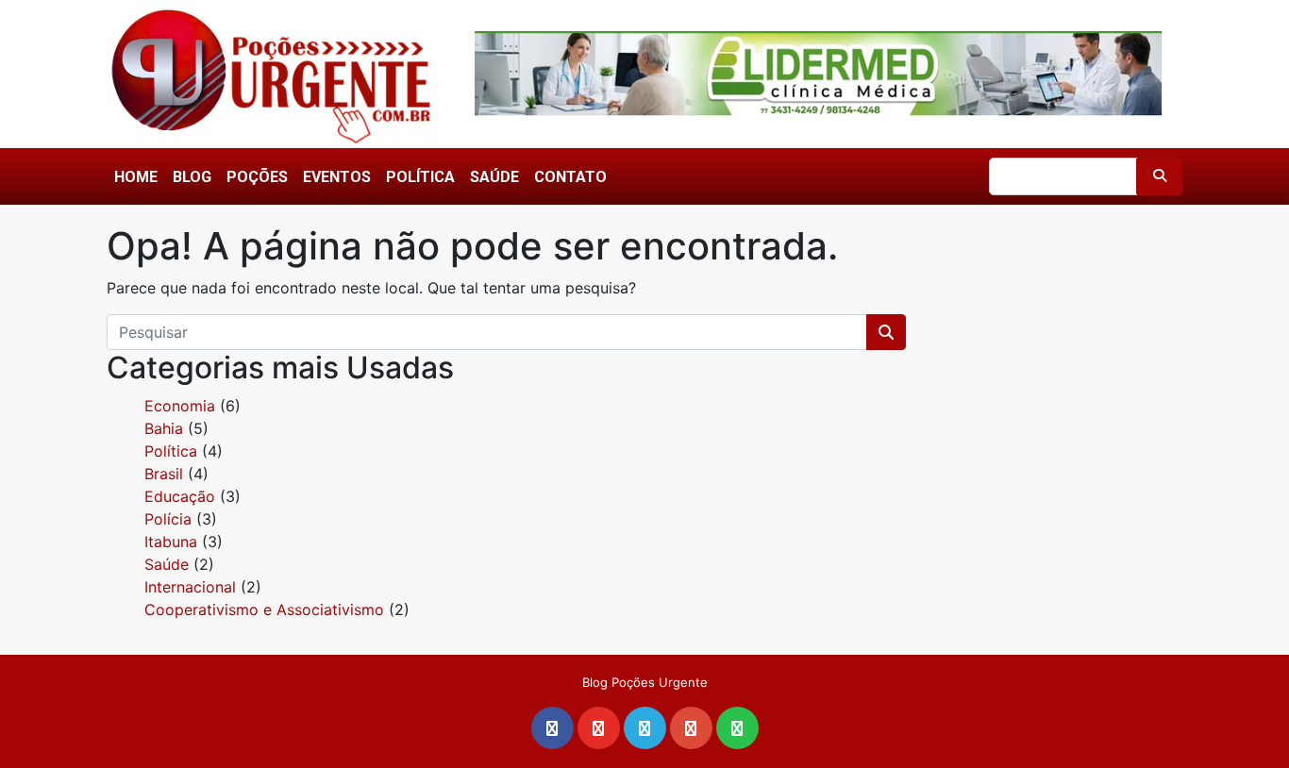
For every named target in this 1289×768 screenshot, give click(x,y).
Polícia (168, 518)
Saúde (494, 177)
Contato (570, 177)
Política (420, 177)
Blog (192, 177)
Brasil (163, 473)
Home (136, 177)
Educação (179, 496)
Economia (179, 405)
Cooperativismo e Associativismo (264, 609)
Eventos (337, 177)
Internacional (190, 586)
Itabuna (170, 541)
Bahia (163, 428)
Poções (257, 177)
